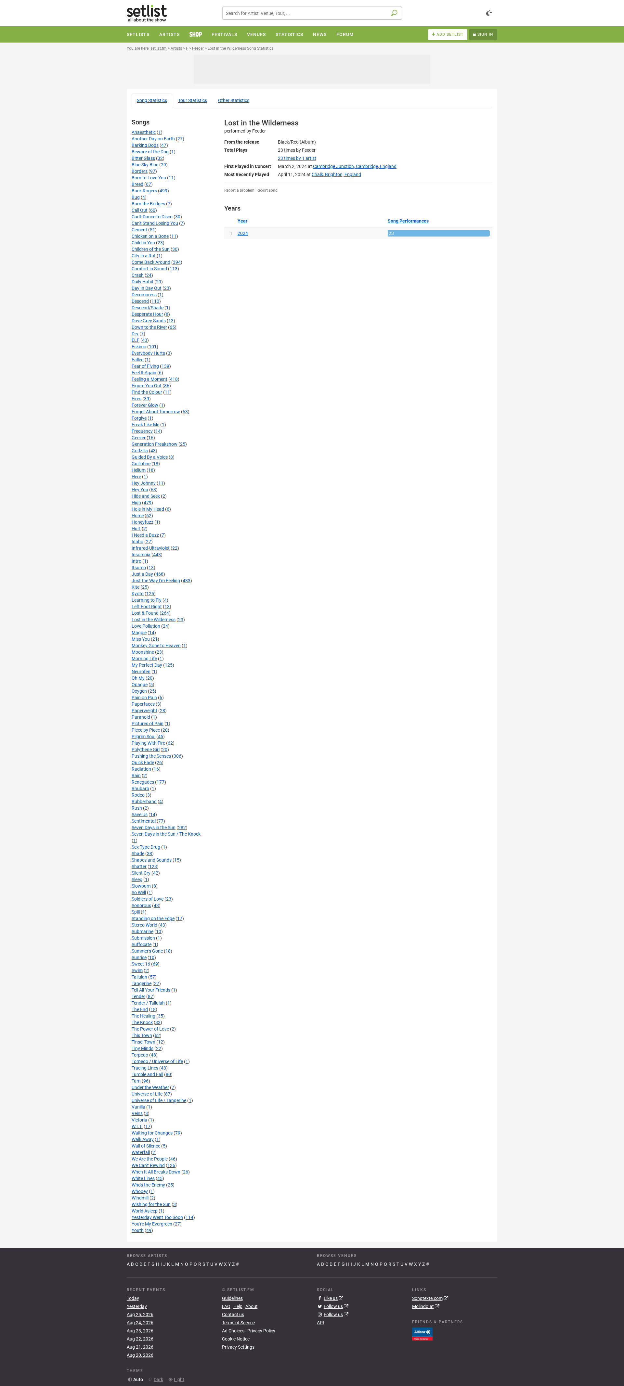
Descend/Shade (147, 307)
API (320, 1322)
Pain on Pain (144, 697)
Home (138, 515)
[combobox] (312, 13)
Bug (136, 197)
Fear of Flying (145, 366)
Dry (135, 333)
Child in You (143, 242)
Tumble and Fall (147, 1074)
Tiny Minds (142, 1048)
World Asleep (145, 1210)
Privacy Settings (238, 1347)
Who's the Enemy (148, 1184)
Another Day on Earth (153, 138)
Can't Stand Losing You (155, 223)
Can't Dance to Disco (152, 216)
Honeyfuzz (142, 522)
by (297, 158)
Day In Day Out (147, 288)
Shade (138, 853)
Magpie (139, 632)
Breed (137, 184)
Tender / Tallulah (148, 1003)
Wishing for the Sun (151, 1204)
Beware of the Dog (150, 151)
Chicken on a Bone (150, 236)
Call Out (140, 210)
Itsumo (139, 567)
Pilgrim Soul (143, 736)
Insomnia (141, 554)
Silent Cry (141, 873)
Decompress (144, 294)
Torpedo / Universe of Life (157, 1061)
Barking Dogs (145, 145)
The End (140, 1009)
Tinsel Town (143, 1042)
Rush (137, 808)
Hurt (136, 528)
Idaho (137, 541)
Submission (143, 938)
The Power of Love (150, 1029)
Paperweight (144, 710)
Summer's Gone (147, 951)
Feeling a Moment (149, 379)
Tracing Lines (145, 1068)
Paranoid (141, 717)
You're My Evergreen (152, 1223)
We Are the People (150, 1158)
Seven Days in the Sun (154, 827)
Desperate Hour (147, 314)
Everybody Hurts (148, 353)
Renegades (143, 782)
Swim (137, 970)
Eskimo (139, 346)
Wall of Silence (146, 1146)
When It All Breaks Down (156, 1171)
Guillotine (141, 463)
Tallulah (139, 977)
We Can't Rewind (148, 1165)
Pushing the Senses (151, 756)
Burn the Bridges (148, 203)
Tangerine (141, 983)
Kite (135, 587)
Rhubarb (140, 788)
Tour (192, 100)
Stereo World (144, 925)
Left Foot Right (147, 606)
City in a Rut (144, 255)
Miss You (141, 639)
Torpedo (140, 1055)
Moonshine (143, 652)
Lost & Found (145, 613)
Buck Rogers (144, 190)
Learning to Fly (147, 600)
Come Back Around (151, 262)
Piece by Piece (146, 730)
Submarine (142, 931)
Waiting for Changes (152, 1133)
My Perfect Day (147, 665)
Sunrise (139, 957)
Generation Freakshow (154, 444)
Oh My (138, 678)
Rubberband (144, 801)
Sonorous (141, 905)
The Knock (142, 1022)
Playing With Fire (148, 743)
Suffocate (141, 944)
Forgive (139, 418)
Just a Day (142, 574)
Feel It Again (144, 372)
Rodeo (138, 795)
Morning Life (144, 658)
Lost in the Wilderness (154, 619)
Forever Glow (145, 405)
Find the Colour (147, 392)
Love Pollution (146, 626)
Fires (136, 398)
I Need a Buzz (145, 535)
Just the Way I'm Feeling (156, 580)
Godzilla (140, 450)
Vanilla (138, 1107)
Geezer (139, 437)
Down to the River (149, 327)
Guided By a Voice (150, 457)
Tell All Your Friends (151, 990)
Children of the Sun (151, 249)
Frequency (142, 431)
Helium (139, 470)
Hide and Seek (146, 496)
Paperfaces (143, 704)
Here (136, 476)
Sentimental (144, 821)
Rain (136, 775)
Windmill (140, 1197)
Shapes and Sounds (152, 860)
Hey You (140, 489)
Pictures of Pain (147, 723)
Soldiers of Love (147, 899)
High (136, 502)
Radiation (141, 769)
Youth (138, 1230)
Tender (138, 996)
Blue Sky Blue (145, 164)
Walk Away (143, 1139)
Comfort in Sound (149, 268)
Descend (140, 301)
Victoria (139, 1120)
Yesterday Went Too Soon (157, 1217)
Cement (139, 229)
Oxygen (139, 691)
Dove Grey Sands (149, 320)
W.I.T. (137, 1126)
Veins (137, 1113)
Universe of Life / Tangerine (159, 1100)
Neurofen (141, 671)
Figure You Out (147, 385)
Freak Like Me (145, 424)
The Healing (143, 1016)
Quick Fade (143, 762)
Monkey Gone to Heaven (156, 645)
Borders (140, 171)
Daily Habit (142, 281)
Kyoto (138, 593)
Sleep (137, 879)
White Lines (143, 1178)
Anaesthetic (144, 132)
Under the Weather (150, 1087)
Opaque (140, 684)
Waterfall (141, 1152)
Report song (267, 190)
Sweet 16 (141, 964)
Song (152, 100)
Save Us (140, 814)
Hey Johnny (144, 483)
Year (242, 221)
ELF (135, 340)
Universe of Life (147, 1094)
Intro (136, 561)
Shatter (139, 866)
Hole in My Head (148, 509)
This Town (142, 1035)
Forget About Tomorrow (156, 411)
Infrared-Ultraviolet (151, 548)
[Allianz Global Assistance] (422, 1333)
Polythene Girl (146, 749)
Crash (138, 275)
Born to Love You (149, 177)
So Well (139, 892)
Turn (136, 1081)
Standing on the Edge (153, 918)
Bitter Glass (143, 158)
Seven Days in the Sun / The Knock (166, 834)
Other (233, 100)
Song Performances (408, 221)
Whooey (140, 1191)
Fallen (138, 359)
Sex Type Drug (146, 847)
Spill (136, 912)
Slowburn (141, 886)
